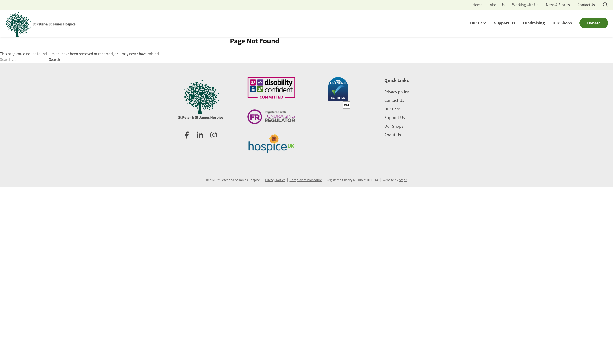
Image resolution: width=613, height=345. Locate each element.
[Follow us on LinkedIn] (200, 135)
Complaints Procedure (306, 180)
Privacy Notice (275, 180)
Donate (594, 23)
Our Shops (562, 23)
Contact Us (586, 4)
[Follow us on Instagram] (213, 135)
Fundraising (534, 23)
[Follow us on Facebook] (186, 135)
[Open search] (605, 5)
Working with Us (525, 4)
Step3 (403, 180)
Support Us (504, 23)
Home (477, 4)
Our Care (478, 23)
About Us (497, 4)
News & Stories (558, 4)
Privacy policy (396, 91)
